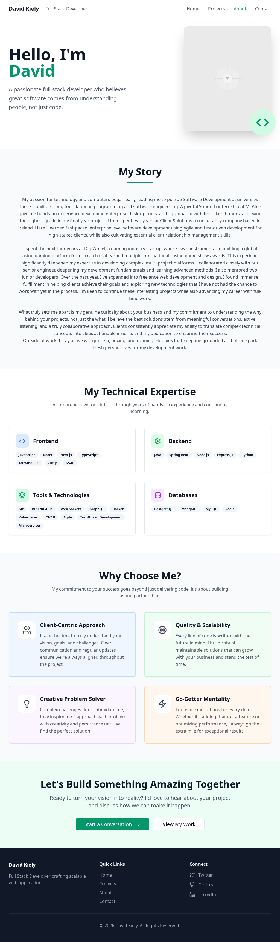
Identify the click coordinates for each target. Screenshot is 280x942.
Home (193, 9)
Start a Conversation (108, 824)
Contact (263, 9)
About (105, 892)
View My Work (179, 824)
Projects (216, 9)
